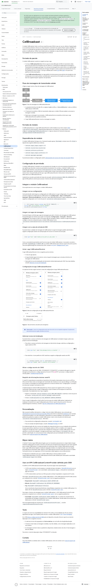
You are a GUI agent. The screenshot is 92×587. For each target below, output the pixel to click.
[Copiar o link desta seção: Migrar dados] (34, 440)
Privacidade (50, 584)
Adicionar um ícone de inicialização (38, 263)
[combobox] (62, 1)
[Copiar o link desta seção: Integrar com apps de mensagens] (45, 212)
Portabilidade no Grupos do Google (51, 578)
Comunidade (31, 584)
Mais (73, 8)
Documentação (6, 5)
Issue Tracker (70, 576)
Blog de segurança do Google (50, 572)
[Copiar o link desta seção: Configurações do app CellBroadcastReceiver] (52, 267)
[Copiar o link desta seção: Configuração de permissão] (45, 163)
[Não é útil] (76, 37)
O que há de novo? (6, 8)
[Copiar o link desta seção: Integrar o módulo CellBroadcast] (49, 184)
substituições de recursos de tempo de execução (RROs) (36, 414)
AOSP (23, 36)
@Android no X (47, 565)
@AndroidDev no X (48, 567)
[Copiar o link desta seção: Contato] (30, 538)
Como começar (17, 8)
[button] (8, 21)
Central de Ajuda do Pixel (73, 567)
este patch (59, 245)
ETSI (58, 70)
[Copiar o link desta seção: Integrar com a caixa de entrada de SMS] (49, 227)
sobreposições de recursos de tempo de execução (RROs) (59, 158)
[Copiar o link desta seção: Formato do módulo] (39, 125)
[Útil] (74, 37)
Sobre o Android (23, 584)
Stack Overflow (71, 574)
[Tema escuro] (74, 203)
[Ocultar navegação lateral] (16, 584)
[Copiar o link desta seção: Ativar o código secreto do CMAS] (45, 367)
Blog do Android (47, 570)
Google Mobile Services (73, 572)
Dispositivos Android (64, 8)
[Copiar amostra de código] (76, 203)
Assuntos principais (38, 8)
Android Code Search (28, 1)
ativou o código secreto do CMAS (36, 517)
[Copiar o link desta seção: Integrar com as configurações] (43, 191)
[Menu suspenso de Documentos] (19, 1)
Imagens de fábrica (24, 574)
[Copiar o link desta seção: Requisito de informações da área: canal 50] (51, 377)
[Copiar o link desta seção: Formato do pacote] (38, 58)
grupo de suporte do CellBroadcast (38, 434)
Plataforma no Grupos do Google (51, 574)
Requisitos (22, 567)
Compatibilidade (51, 8)
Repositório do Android (24, 565)
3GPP (63, 70)
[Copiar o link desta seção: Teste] (28, 510)
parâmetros (66, 414)
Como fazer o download (25, 570)
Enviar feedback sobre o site (60, 584)
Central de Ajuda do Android (74, 565)
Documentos (15, 1)
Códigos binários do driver (25, 576)
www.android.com (72, 570)
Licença (44, 584)
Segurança (27, 8)
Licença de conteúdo (60, 554)
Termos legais (38, 584)
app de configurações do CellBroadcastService (54, 403)
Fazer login (87, 1)
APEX (68, 128)
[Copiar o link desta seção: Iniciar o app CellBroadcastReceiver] (46, 249)
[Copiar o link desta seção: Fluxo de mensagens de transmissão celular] (57, 83)
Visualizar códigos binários (25, 572)
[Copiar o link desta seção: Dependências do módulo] (43, 138)
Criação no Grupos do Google (50, 576)
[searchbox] (9, 13)
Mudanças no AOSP (55, 22)
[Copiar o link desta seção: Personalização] (35, 409)
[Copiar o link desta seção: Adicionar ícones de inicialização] (44, 336)
